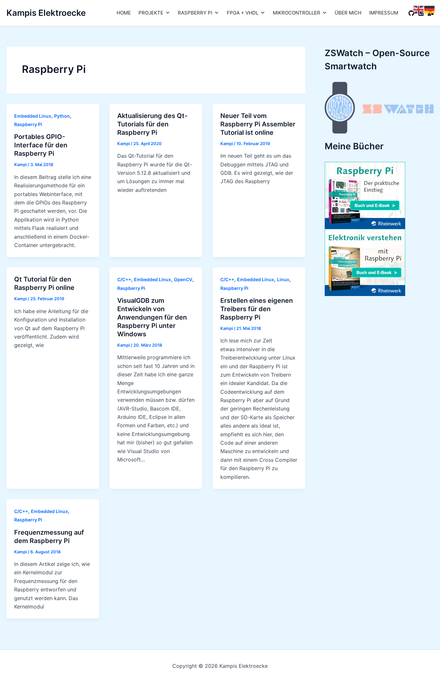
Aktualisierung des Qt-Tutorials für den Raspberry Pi (152, 124)
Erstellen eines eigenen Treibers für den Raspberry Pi (256, 309)
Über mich (348, 13)
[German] (429, 9)
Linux (283, 279)
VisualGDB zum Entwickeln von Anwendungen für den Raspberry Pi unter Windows (152, 317)
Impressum (383, 13)
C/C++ (124, 279)
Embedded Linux (32, 116)
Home (124, 13)
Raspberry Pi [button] (195, 13)
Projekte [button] (151, 13)
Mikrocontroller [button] (296, 13)
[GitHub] (411, 13)
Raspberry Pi (28, 124)
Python (62, 116)
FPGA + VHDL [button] (242, 13)
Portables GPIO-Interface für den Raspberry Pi (40, 145)
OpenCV (183, 279)
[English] (418, 9)
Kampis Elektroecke (46, 13)
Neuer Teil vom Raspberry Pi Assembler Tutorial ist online (257, 124)
